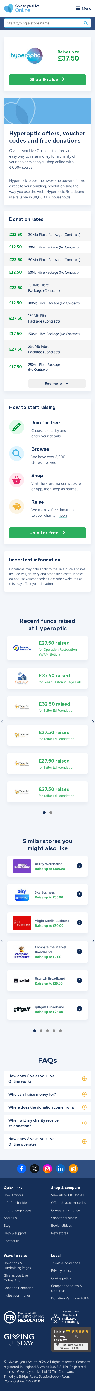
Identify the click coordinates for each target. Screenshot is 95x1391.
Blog (7, 1225)
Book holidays (61, 1225)
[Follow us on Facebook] (21, 1171)
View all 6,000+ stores (67, 1195)
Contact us (12, 1241)
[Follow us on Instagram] (47, 1171)
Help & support (15, 1233)
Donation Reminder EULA (70, 1298)
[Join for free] (16, 432)
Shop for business (64, 1218)
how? (63, 515)
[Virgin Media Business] (79, 923)
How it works (13, 1195)
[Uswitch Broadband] (79, 981)
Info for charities (16, 1203)
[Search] (86, 23)
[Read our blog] (73, 1171)
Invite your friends (17, 1295)
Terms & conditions (65, 1263)
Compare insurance (65, 1210)
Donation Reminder (18, 1288)
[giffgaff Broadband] (79, 1009)
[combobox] (42, 23)
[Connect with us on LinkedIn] (60, 1171)
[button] (26, 56)
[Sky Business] (79, 895)
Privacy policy (61, 1270)
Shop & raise (44, 79)
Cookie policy (61, 1278)
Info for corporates (17, 1210)
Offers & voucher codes (68, 1203)
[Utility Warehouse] (79, 866)
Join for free (44, 532)
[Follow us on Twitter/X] (34, 1171)
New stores (59, 1233)
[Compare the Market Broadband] (79, 952)
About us (10, 1218)
